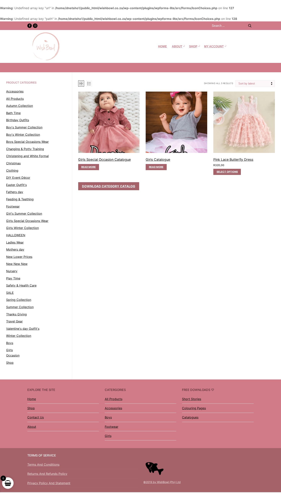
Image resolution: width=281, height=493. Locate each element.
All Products (113, 399)
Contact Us (35, 417)
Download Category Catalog (108, 186)
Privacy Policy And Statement (48, 483)
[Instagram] (35, 26)
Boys (108, 417)
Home (31, 399)
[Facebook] (29, 26)
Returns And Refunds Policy (47, 474)
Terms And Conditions (43, 464)
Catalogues (190, 417)
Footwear (111, 427)
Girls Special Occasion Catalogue (104, 160)
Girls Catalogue (158, 160)
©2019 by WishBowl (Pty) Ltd (162, 482)
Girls (108, 436)
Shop (31, 408)
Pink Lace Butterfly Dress (233, 160)
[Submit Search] (250, 25)
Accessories (113, 408)
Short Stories (191, 399)
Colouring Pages (194, 408)
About (31, 427)
